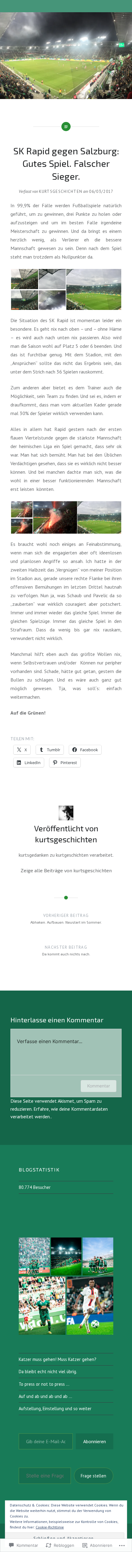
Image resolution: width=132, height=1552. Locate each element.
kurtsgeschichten (61, 191)
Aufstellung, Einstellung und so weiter (55, 1408)
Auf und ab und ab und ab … (45, 1396)
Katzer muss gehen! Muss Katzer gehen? (57, 1359)
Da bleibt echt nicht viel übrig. (48, 1371)
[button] (24, 279)
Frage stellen (93, 1476)
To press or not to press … (44, 1384)
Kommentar (98, 1085)
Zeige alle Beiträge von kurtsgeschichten (66, 870)
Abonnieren (94, 1441)
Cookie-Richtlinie (50, 1527)
